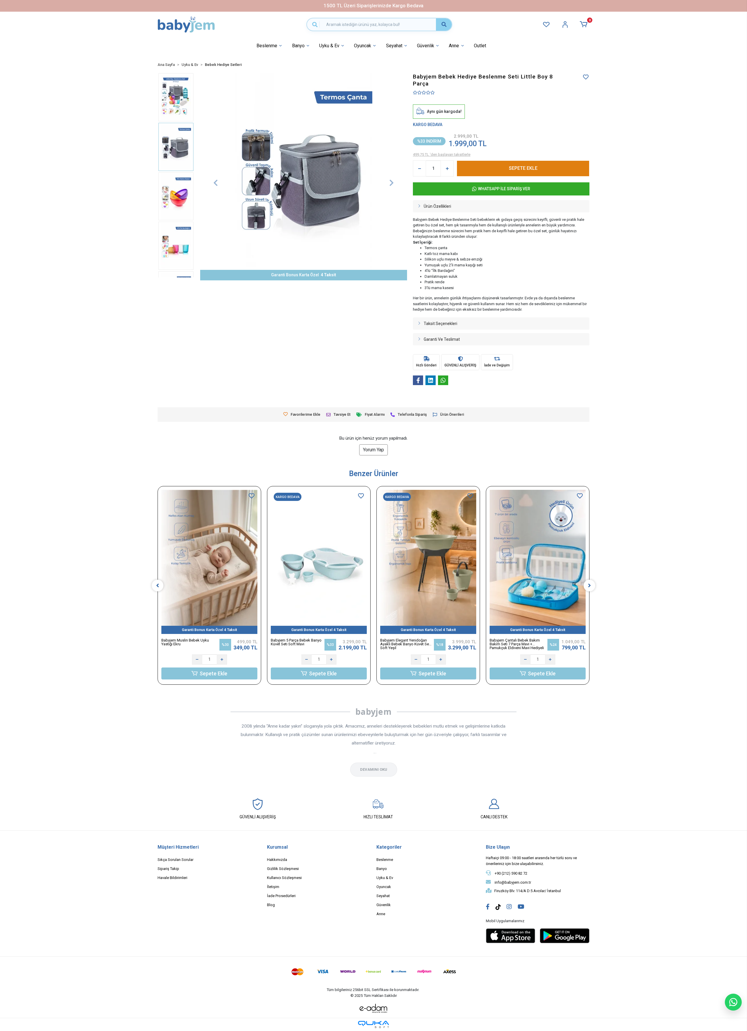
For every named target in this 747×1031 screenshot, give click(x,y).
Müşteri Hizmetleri (178, 847)
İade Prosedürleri (281, 896)
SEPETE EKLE (523, 168)
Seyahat (394, 45)
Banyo (298, 45)
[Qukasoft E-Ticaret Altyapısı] (373, 1024)
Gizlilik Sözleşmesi (283, 868)
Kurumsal (277, 847)
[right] (589, 585)
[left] (157, 585)
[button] (584, 24)
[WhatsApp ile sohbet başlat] (733, 1002)
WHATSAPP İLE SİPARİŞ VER (504, 188)
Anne (454, 45)
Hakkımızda (277, 859)
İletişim (273, 887)
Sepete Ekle (213, 673)
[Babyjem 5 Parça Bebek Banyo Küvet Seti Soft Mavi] (319, 562)
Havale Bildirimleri (172, 878)
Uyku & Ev (329, 45)
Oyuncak (362, 45)
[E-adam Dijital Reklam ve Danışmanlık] (373, 1008)
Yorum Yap (373, 449)
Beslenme (266, 45)
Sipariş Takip (168, 868)
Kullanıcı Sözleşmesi (284, 878)
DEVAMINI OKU (373, 769)
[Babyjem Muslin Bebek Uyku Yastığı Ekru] (209, 562)
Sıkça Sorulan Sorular (175, 859)
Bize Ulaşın (498, 847)
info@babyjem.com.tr (512, 882)
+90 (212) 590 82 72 (510, 873)
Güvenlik (425, 45)
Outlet (480, 45)
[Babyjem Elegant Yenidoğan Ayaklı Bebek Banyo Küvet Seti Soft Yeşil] (428, 562)
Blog (271, 905)
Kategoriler (389, 847)
